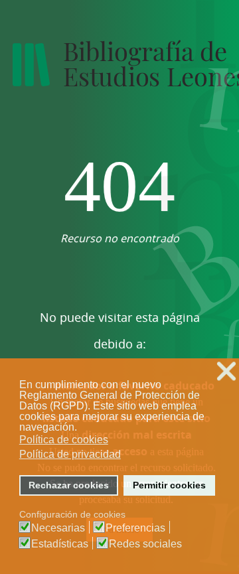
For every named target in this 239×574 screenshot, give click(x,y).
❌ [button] (226, 371)
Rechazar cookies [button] (69, 485)
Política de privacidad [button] (70, 454)
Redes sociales (145, 544)
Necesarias (58, 528)
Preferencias (135, 528)
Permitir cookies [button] (169, 485)
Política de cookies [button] (63, 439)
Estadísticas (59, 544)
